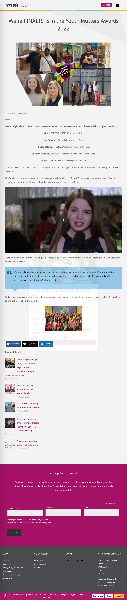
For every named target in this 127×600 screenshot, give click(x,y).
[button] (99, 247)
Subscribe (63, 342)
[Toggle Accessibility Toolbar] (5, 595)
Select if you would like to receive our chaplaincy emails (55, 324)
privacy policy (75, 330)
